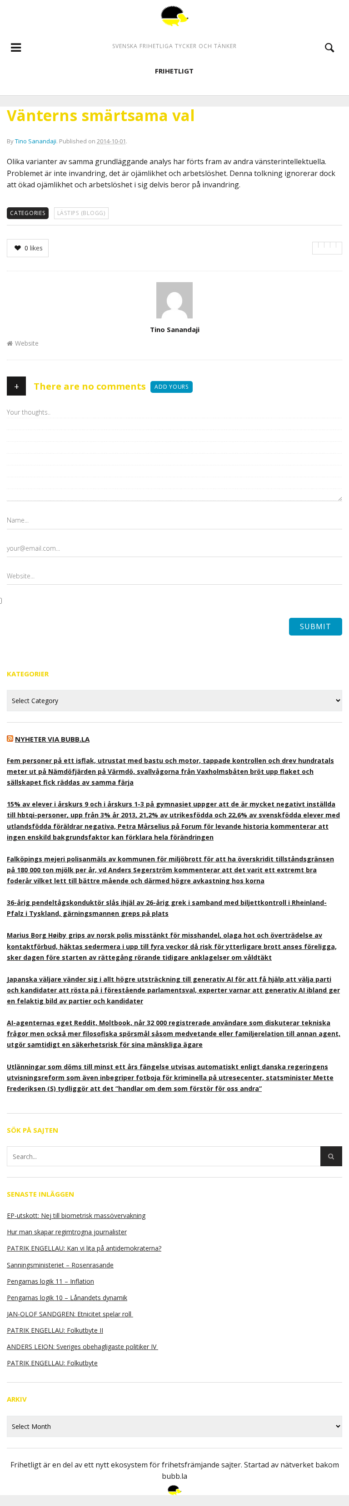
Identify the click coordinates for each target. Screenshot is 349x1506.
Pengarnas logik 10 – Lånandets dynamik (67, 1297)
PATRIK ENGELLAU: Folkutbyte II (55, 1330)
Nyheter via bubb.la (52, 738)
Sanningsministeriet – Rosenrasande (60, 1265)
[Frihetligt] (174, 16)
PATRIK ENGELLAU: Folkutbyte (52, 1363)
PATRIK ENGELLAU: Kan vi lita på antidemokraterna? (84, 1248)
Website (27, 343)
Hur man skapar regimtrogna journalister (67, 1231)
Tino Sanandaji (35, 141)
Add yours (172, 387)
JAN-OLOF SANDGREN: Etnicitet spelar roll (70, 1314)
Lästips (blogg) (81, 213)
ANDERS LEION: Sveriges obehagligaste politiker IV (82, 1346)
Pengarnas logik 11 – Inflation (50, 1281)
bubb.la (174, 1476)
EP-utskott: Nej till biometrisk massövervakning (76, 1215)
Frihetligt (174, 71)
